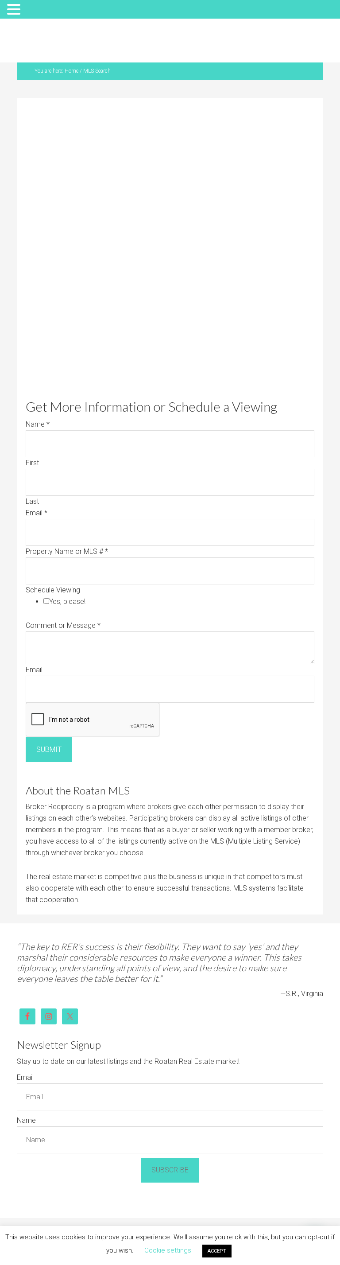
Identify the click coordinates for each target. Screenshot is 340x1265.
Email (36, 513)
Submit (49, 749)
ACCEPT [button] (217, 1251)
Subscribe (170, 1170)
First (32, 463)
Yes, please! (67, 601)
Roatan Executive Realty (175, 43)
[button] (15, 10)
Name (38, 424)
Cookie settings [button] (167, 1250)
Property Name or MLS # (67, 551)
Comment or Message (63, 625)
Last (32, 501)
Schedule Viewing (53, 590)
